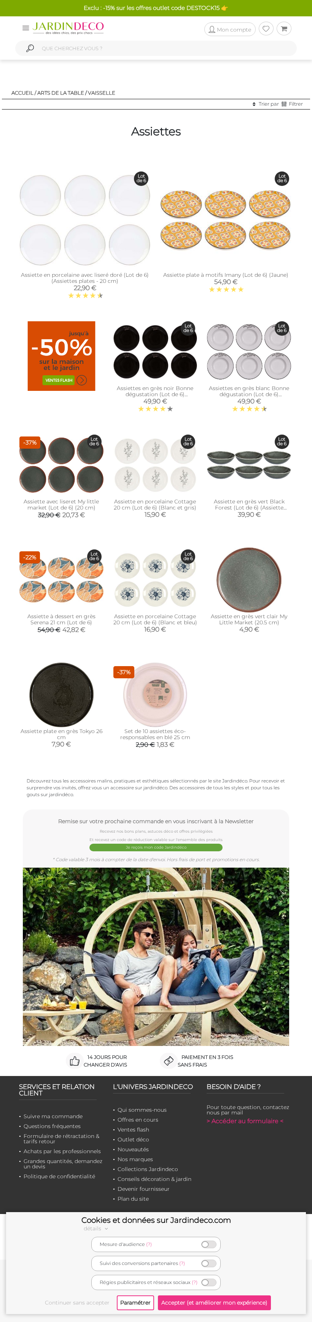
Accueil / (23, 93)
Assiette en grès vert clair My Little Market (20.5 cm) (249, 619)
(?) (149, 1244)
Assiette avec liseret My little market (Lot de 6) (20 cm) (61, 504)
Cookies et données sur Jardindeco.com (156, 1220)
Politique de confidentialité (59, 1176)
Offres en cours (138, 1119)
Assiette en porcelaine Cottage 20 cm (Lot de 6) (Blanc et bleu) (155, 619)
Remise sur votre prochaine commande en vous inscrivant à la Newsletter (156, 821)
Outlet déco (133, 1139)
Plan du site (133, 1198)
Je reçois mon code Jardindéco (156, 847)
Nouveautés (133, 1149)
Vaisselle (101, 93)
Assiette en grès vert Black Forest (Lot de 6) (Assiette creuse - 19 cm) (249, 507)
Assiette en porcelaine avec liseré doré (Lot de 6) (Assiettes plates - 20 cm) (85, 277)
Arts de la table (60, 93)
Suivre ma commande (53, 1116)
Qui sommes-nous (142, 1109)
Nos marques (135, 1159)
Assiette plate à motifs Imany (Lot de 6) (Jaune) (225, 274)
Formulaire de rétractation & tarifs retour (61, 1139)
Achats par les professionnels (62, 1151)
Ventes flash (133, 1129)
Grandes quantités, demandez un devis (63, 1164)
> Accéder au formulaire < (245, 1121)
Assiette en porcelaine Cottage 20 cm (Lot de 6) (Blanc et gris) (155, 504)
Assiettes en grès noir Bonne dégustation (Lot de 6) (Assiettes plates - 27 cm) (155, 394)
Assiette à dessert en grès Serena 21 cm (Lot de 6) (61, 619)
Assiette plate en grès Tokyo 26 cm (61, 734)
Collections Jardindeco (148, 1169)
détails (93, 1228)
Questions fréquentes (52, 1126)
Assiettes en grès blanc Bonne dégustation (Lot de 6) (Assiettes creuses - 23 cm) (249, 394)
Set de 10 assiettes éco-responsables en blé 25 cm (155, 734)
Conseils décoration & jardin (154, 1179)
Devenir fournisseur (144, 1189)
